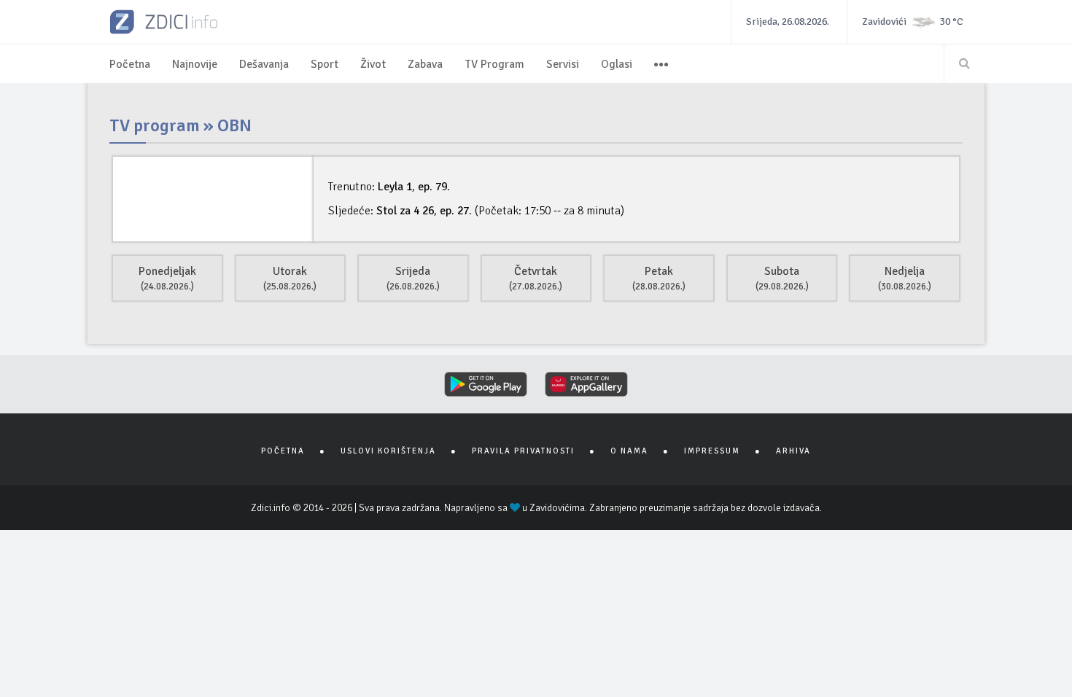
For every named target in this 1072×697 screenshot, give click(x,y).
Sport (324, 64)
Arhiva (793, 451)
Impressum (712, 451)
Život (373, 64)
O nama (629, 451)
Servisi (562, 64)
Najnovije (194, 64)
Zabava (425, 64)
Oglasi (616, 64)
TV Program (494, 64)
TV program (154, 125)
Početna (129, 64)
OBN (234, 125)
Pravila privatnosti (523, 451)
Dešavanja (264, 64)
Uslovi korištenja (388, 451)
